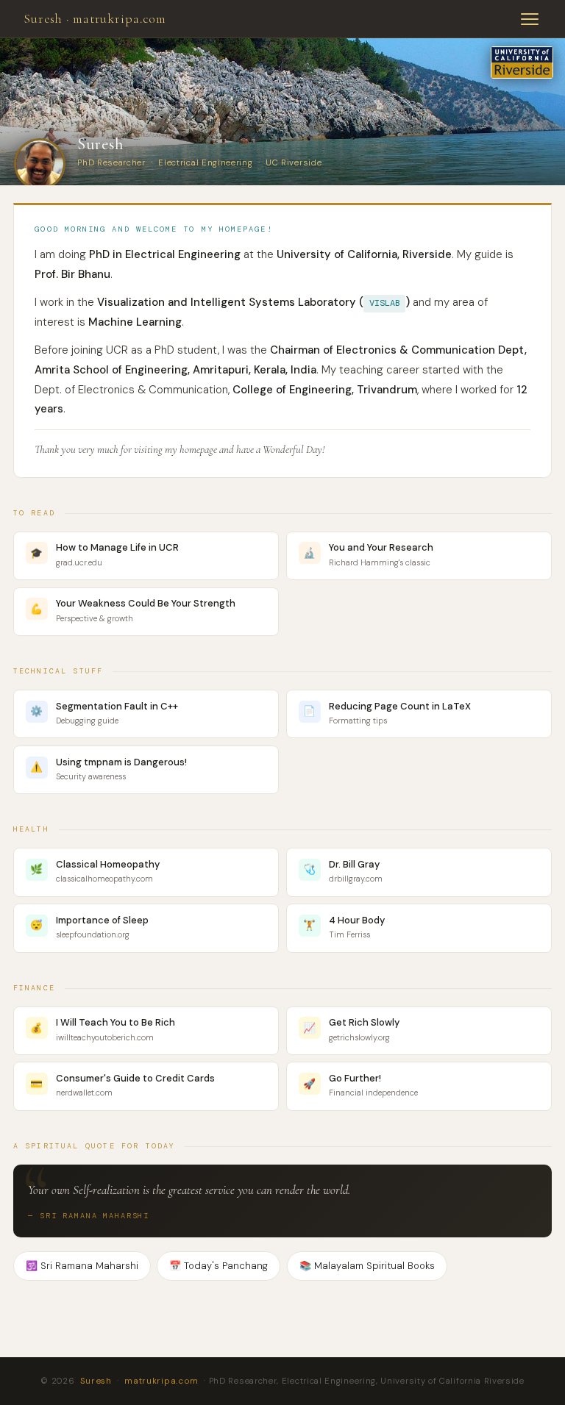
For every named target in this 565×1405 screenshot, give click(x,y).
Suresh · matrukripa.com (95, 18)
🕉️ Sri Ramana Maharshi (82, 1265)
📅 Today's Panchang (218, 1265)
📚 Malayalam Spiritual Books (367, 1265)
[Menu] (529, 19)
